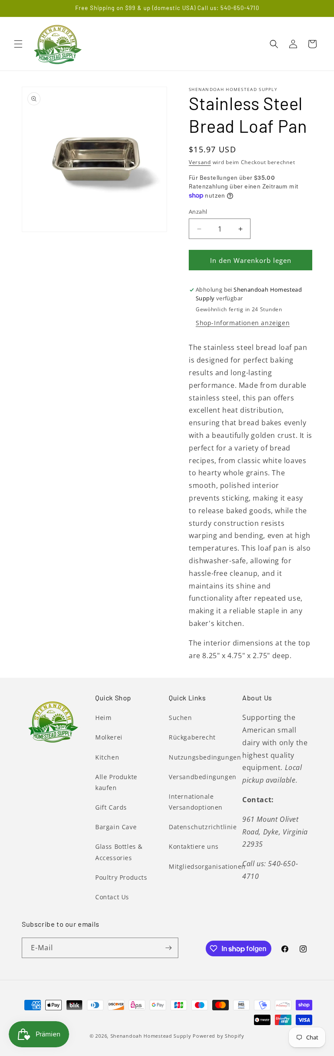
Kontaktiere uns (194, 846)
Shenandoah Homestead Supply (150, 1035)
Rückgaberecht (192, 737)
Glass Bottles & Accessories (119, 851)
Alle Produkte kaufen (116, 782)
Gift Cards (111, 807)
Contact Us (112, 897)
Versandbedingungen (203, 777)
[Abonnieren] (168, 948)
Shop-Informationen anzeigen (243, 323)
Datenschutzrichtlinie (203, 827)
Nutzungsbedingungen (205, 757)
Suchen (180, 717)
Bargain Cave (116, 827)
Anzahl (198, 211)
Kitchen (107, 757)
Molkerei (109, 737)
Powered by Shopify (218, 1035)
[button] (18, 44)
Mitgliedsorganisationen (207, 866)
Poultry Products (121, 877)
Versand (200, 162)
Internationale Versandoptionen (196, 801)
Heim (103, 717)
